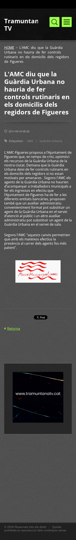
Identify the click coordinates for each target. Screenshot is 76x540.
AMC (30, 141)
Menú (67, 22)
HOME (9, 47)
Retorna (13, 328)
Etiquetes (16, 141)
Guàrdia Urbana (50, 141)
